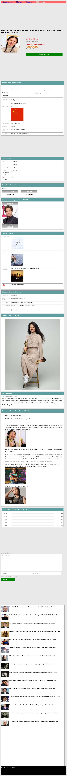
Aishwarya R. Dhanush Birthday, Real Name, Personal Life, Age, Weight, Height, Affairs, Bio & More (35, 631)
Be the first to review (44, 54)
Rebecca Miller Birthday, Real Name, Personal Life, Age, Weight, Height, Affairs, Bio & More (32, 655)
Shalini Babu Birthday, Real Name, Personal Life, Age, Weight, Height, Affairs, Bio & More (32, 639)
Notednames (7, 2)
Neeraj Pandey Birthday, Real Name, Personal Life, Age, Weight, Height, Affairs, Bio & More (32, 680)
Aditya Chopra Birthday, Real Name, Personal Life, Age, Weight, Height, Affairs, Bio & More (33, 672)
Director (29, 2)
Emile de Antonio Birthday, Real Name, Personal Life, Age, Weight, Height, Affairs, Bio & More (33, 713)
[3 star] (32, 46)
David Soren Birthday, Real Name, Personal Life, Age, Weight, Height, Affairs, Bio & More (32, 647)
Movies (19, 2)
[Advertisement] (33, 15)
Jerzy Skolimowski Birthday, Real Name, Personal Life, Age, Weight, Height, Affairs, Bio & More (33, 721)
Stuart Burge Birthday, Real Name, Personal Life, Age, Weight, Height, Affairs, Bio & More (32, 664)
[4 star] (35, 46)
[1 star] (28, 46)
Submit (4, 579)
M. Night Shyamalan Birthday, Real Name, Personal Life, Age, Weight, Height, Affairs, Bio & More (34, 696)
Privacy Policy (11, 767)
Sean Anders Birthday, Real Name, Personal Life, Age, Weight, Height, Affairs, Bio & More (32, 688)
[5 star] (37, 46)
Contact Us (4, 767)
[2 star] (30, 46)
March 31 (13, 89)
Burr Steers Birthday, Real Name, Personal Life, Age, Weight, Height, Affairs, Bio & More (32, 704)
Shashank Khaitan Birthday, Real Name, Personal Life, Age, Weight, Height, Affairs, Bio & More (33, 615)
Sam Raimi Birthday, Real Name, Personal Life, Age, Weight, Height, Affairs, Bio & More (32, 623)
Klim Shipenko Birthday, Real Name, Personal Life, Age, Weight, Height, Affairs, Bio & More (33, 606)
